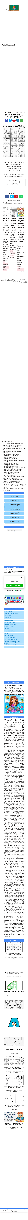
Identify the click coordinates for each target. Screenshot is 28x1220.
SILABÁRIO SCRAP (9, 926)
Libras (16, 869)
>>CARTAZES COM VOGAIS (10, 463)
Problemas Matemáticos (10, 903)
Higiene (6, 850)
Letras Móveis (9, 869)
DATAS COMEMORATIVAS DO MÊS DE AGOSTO (13, 686)
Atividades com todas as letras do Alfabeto (14, 748)
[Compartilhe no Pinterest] (14, 120)
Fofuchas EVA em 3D (16, 844)
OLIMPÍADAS (17, 891)
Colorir (12, 769)
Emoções (13, 832)
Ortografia (20, 892)
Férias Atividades (18, 838)
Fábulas (6, 836)
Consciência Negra (17, 776)
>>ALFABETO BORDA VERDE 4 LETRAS (13, 444)
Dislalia (17, 822)
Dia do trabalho (14, 813)
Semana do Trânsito (12, 923)
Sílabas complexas (19, 269)
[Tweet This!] (12, 196)
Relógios (14, 917)
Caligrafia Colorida (9, 760)
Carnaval (22, 761)
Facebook (13, 836)
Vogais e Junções (10, 934)
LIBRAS (6, 633)
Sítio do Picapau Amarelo (15, 929)
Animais (21, 737)
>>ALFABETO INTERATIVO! (10, 447)
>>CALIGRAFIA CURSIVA (9, 457)
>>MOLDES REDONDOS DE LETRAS (13, 479)
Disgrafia (11, 822)
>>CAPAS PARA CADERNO (10, 458)
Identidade (9, 853)
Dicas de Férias (16, 819)
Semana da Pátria (19, 922)
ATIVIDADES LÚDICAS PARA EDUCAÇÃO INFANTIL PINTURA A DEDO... (14, 992)
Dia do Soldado (15, 812)
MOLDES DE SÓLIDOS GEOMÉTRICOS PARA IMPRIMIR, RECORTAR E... (14, 973)
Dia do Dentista (21, 807)
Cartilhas (18, 764)
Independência (17, 854)
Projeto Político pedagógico (14, 906)
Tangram (6, 931)
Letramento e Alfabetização (17, 867)
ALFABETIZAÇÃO (9, 620)
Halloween (19, 848)
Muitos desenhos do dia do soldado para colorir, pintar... (14, 1011)
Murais (7, 887)
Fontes (15, 845)
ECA (12, 826)
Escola (20, 832)
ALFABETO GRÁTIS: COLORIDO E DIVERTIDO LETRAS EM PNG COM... (14, 1029)
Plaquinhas (22, 899)
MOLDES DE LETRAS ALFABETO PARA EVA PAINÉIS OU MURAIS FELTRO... (14, 1048)
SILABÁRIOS (8, 618)
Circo (5, 769)
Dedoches (10, 789)
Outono (14, 893)
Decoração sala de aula (17, 788)
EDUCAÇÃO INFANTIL (10, 626)
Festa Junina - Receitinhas (11, 841)
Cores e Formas (20, 781)
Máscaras (7, 873)
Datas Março (13, 786)
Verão (20, 933)
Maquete (6, 872)
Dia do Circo (13, 807)
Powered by (10, 590)
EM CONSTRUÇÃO (14, 500)
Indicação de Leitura (9, 855)
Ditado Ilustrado (18, 823)
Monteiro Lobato (20, 885)
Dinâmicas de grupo (9, 820)
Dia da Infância (12, 796)
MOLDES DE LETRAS (10, 631)
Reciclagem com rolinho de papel (11, 913)
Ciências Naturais (17, 767)
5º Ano (18, 724)
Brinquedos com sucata (10, 756)
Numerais (7, 891)
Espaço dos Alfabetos (14, 166)
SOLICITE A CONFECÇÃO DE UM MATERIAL (12, 642)
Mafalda (15, 870)
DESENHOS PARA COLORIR (11, 791)
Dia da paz (9, 798)
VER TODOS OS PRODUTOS (11, 613)
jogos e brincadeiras (13, 863)
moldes (8, 879)
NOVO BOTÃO (14, 521)
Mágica (20, 870)
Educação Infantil (16, 829)
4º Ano (9, 724)
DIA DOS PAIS (14, 496)
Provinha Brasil (8, 910)
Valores (14, 933)
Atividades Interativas (9, 750)
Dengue (19, 789)
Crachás (22, 782)
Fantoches (7, 838)
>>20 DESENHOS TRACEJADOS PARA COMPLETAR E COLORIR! (13, 477)
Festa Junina (17, 839)
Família (21, 836)
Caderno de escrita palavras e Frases (14, 757)
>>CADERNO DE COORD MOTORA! (12, 456)
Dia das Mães (20, 801)
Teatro (17, 931)
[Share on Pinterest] (16, 196)
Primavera (17, 902)
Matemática (17, 873)
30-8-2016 (5, 242)
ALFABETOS (8, 615)
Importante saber (19, 853)
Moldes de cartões (9, 880)
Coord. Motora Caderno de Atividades (15, 779)
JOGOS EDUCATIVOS (10, 637)
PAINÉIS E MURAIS (9, 635)
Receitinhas (7, 912)
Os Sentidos (7, 893)
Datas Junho (16, 785)
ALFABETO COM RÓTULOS (12, 731)
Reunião (13, 919)
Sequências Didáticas (16, 924)
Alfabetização (5, 264)
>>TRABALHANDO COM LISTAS (11, 482)
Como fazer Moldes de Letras (11, 774)
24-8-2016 (13, 235)
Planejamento (12, 897)
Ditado (8, 823)
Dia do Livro (7, 809)
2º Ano (17, 722)
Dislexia (22, 822)
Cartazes (12, 255)
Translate (19, 532)
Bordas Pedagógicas (9, 754)
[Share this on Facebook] (7, 196)
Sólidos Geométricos (9, 930)
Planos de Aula (13, 899)
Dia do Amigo (16, 804)
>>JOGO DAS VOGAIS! (9, 473)
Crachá (17, 782)
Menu (14, 2)
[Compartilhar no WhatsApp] (21, 120)
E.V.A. (5, 826)
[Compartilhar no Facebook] (6, 120)
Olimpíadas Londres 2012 (10, 892)
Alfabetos (8, 735)
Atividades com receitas (10, 747)
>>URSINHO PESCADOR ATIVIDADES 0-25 (14, 484)
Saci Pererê (21, 920)
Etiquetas (12, 835)
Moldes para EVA (17, 884)
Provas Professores (17, 909)
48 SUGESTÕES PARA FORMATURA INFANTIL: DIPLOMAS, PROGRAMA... (14, 1124)
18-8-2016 (20, 245)
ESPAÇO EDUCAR (13, 1210)
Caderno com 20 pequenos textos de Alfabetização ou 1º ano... (14, 1068)
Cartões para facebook (10, 766)
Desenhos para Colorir (14, 168)
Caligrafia (18, 758)
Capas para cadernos (10, 761)
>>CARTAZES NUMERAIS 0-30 (11, 464)
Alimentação (21, 735)
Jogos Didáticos (19, 861)
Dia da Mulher (20, 796)
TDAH (12, 931)
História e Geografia (16, 850)
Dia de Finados (10, 803)
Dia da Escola (15, 795)
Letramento (6, 867)
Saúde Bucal (10, 921)
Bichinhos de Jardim (15, 751)
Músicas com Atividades (18, 887)
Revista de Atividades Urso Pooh (14, 919)
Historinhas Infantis (8, 851)
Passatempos (15, 896)
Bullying (21, 756)
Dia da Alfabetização (13, 792)
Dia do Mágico (15, 809)
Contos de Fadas (8, 778)
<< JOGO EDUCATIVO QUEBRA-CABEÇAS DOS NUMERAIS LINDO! (8, 280)
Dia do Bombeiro (14, 806)
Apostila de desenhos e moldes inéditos (14, 740)
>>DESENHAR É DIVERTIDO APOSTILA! (14, 468)
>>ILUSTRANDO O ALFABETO (11, 472)
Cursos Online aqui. (16, 164)
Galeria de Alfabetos (14, 170)
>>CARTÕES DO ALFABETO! (10, 466)
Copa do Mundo (9, 781)
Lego (7, 866)
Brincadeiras (20, 754)
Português (6, 902)
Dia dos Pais (15, 817)
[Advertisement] (14, 28)
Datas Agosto (19, 784)
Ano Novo (11, 739)
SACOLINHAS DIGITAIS (10, 644)
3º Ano (22, 722)
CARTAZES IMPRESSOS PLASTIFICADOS (10, 640)
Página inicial (22, 279)
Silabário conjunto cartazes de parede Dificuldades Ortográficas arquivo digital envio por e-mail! (21, 230)
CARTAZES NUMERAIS (10, 624)
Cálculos (9, 758)
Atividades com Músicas (12, 744)
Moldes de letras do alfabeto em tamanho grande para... (14, 1106)
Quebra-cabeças (18, 910)
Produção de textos (19, 905)
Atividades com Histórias (12, 743)
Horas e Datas (20, 851)
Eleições (6, 832)
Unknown (5, 241)
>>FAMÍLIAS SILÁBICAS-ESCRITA (12, 469)
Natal (8, 889)
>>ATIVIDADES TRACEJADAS (11, 454)
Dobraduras (7, 825)
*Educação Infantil (12, 720)
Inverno (14, 860)
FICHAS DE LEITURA (10, 622)
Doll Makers (19, 825)
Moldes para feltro (9, 885)
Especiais (13, 833)
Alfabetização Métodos (11, 729)
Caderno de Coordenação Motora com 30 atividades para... (14, 1087)
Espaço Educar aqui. (19, 162)
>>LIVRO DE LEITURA (9, 475)
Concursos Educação (17, 775)
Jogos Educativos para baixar (17, 864)
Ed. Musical (15, 828)
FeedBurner (18, 185)
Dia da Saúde (16, 798)
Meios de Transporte (18, 876)
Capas (19, 760)
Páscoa (12, 895)
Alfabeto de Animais (12, 733)
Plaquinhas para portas (11, 900)
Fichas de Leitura (4, 267)
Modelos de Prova (19, 877)
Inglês (13, 857)
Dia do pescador (15, 811)
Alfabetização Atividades (12, 728)
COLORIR (7, 629)
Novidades (19, 889)
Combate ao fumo (17, 771)
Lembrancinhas (16, 866)
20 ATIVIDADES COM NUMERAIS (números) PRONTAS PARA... (14, 954)
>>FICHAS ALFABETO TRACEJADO (12, 470)
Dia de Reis (18, 803)
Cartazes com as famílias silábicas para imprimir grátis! (13, 225)
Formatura (17, 847)
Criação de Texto (10, 784)
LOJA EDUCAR (8, 611)
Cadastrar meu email (14, 585)
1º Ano (4, 262)
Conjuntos (6, 776)
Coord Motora (20, 778)
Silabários (17, 200)
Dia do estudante (10, 808)
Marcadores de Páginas (17, 871)
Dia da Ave (14, 793)
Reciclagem (17, 912)
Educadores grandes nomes (12, 831)
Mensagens (9, 877)
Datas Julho (7, 785)
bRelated (22, 271)
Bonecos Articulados (17, 753)
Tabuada (20, 930)
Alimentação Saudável (12, 737)
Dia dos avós (14, 815)
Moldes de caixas (18, 879)
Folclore (6, 845)
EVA (20, 835)
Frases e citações (9, 848)
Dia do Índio (19, 808)
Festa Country (7, 839)
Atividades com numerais (12, 746)
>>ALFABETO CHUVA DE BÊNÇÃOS (12, 445)
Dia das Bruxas (15, 799)
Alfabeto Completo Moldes (12, 732)
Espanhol (6, 833)
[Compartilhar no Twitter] (10, 120)
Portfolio (21, 900)
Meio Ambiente (8, 875)
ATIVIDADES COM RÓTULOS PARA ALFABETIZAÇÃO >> (20, 282)
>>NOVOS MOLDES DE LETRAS (11, 481)
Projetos (6, 908)
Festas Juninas (13, 842)
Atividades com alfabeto (12, 742)
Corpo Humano (9, 782)
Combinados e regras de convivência (13, 772)
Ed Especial (17, 826)
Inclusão (9, 854)
